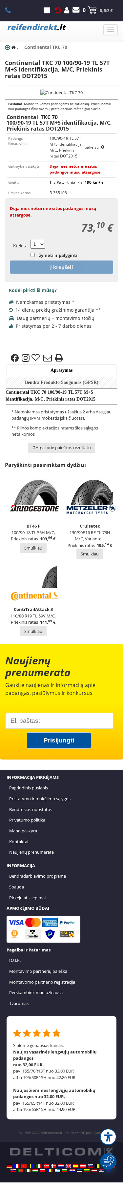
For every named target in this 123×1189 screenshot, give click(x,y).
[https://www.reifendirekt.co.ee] (79, 1170)
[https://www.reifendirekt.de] (9, 1166)
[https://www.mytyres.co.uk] (68, 1166)
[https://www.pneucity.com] (20, 1170)
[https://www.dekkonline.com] (46, 1166)
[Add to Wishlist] (36, 358)
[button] (108, 1137)
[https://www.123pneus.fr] (16, 1166)
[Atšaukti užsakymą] (58, 10)
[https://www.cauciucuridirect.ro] (49, 1170)
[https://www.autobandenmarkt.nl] (61, 1166)
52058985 (11, 10)
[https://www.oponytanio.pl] (42, 1170)
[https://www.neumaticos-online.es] (75, 1166)
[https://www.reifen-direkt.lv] (94, 1170)
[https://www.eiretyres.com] (28, 1170)
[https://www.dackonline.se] (31, 1166)
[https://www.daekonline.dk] (53, 1166)
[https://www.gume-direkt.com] (90, 1166)
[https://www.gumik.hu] (35, 1170)
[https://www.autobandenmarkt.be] (97, 1166)
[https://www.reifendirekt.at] (83, 1166)
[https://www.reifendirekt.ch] (24, 1166)
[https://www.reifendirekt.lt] (87, 1170)
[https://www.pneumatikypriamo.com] (13, 1170)
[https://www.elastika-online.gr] (57, 1170)
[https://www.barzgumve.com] (64, 1170)
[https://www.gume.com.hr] (72, 1170)
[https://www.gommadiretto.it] (38, 1166)
